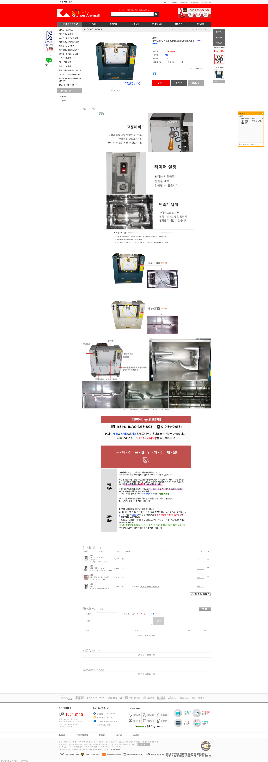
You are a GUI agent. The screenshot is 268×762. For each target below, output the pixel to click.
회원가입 (175, 2)
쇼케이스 (142, 10)
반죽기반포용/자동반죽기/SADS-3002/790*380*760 (100, 577)
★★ (135, 614)
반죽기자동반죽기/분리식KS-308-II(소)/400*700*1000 (101, 568)
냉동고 (135, 10)
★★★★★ (158, 614)
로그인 (166, 2)
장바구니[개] (195, 2)
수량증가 (198, 558)
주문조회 (184, 2)
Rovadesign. (116, 749)
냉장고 (129, 10)
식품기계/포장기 (184, 29)
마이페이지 (206, 2)
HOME (174, 29)
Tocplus (242, 113)
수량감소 (198, 559)
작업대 (148, 10)
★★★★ (149, 614)
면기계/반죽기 (197, 29)
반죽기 (206, 29)
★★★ (141, 614)
